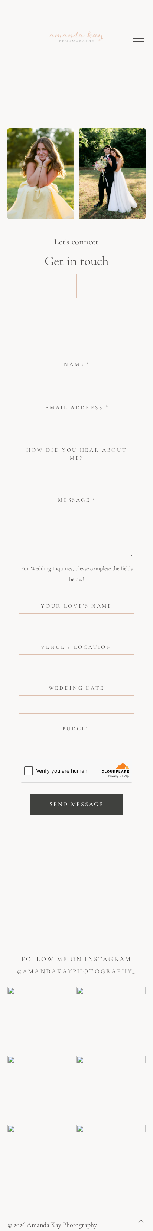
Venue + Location (76, 647)
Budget (76, 728)
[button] (138, 39)
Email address (74, 407)
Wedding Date (77, 687)
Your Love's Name (76, 606)
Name (74, 364)
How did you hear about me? (76, 453)
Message (74, 499)
